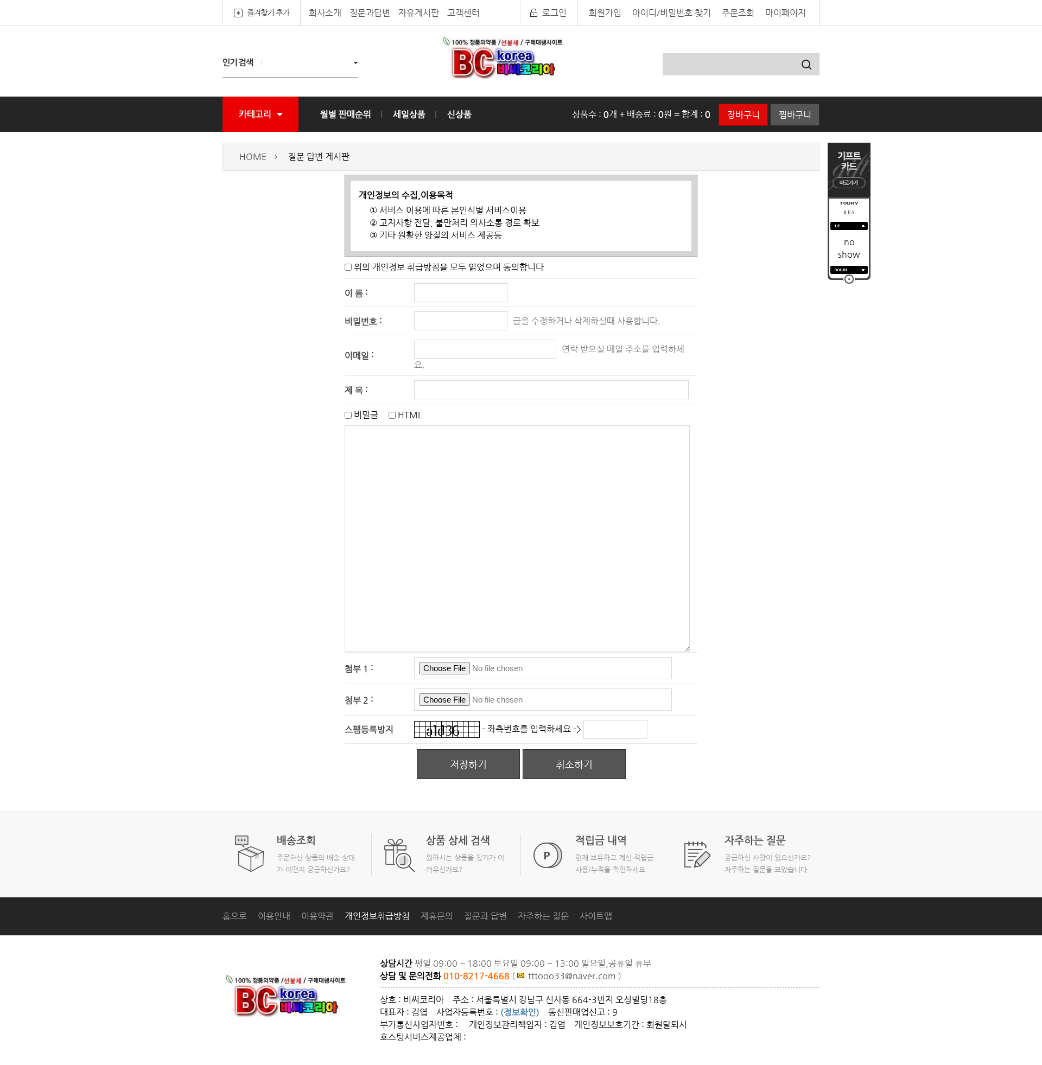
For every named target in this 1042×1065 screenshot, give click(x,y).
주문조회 (738, 13)
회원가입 (605, 13)
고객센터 (463, 13)
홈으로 (235, 916)
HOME (252, 156)
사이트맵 (596, 916)
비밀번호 (361, 321)
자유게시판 (418, 13)
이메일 (357, 355)
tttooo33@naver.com (572, 976)
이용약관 (317, 916)
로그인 (554, 13)
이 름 (354, 293)
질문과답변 (370, 13)
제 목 (354, 390)
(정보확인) (519, 1012)
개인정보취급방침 (377, 916)
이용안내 (274, 916)
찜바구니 (795, 115)
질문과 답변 (485, 916)
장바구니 (743, 115)
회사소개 (325, 13)
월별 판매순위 (345, 114)
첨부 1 (356, 668)
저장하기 (468, 764)
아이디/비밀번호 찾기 (671, 13)
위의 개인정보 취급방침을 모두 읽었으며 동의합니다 (449, 267)
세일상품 (409, 114)
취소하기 (574, 764)
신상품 (459, 114)
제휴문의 (437, 916)
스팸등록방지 (369, 729)
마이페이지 (785, 13)
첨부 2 (356, 699)
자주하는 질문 (543, 916)
